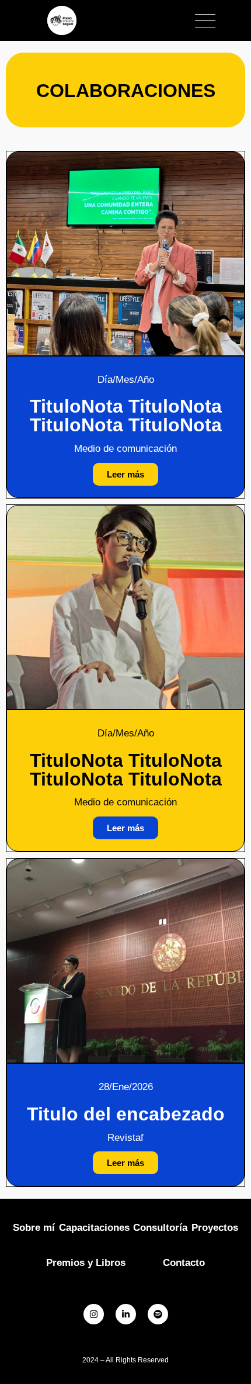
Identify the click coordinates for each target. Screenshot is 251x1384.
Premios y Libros (86, 1262)
